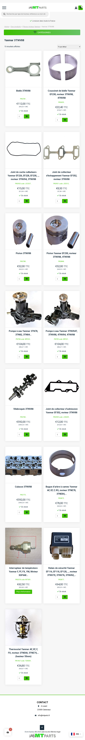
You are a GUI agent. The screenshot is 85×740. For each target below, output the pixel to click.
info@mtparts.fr (44, 715)
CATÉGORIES (44, 32)
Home (6, 27)
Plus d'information (23, 592)
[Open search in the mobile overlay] (25, 14)
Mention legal (55, 732)
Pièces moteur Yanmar (31, 27)
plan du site (46, 732)
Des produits (16, 27)
